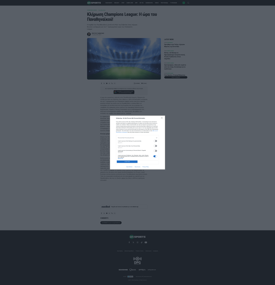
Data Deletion (129, 166)
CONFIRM (127, 161)
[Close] (162, 118)
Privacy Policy (146, 166)
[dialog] (137, 143)
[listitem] (137, 138)
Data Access (137, 166)
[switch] (155, 141)
